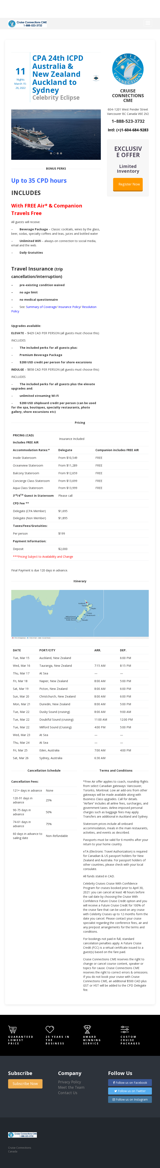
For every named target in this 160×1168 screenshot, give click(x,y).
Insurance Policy (69, 307)
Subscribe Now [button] (25, 1083)
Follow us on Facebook (131, 1083)
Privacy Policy (69, 1081)
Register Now (129, 184)
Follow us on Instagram (131, 1099)
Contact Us (67, 1092)
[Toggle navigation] (148, 23)
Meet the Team (71, 1087)
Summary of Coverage (41, 307)
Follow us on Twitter (131, 1091)
